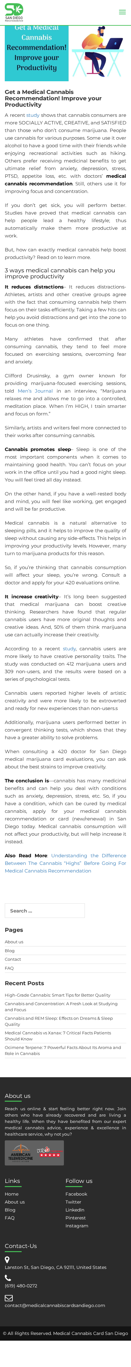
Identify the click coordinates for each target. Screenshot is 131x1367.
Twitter (73, 1202)
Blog (10, 950)
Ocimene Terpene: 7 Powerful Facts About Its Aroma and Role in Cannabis (63, 1050)
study (33, 115)
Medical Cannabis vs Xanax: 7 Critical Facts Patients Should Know (58, 1035)
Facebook (76, 1194)
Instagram (77, 1226)
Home (11, 1194)
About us (14, 941)
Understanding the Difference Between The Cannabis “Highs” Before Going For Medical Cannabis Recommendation (65, 863)
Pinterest (76, 1218)
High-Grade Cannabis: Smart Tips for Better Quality (57, 995)
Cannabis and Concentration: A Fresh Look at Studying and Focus (61, 1006)
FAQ (9, 968)
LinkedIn (75, 1210)
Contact (13, 959)
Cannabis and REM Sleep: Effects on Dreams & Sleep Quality (59, 1021)
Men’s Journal (37, 391)
